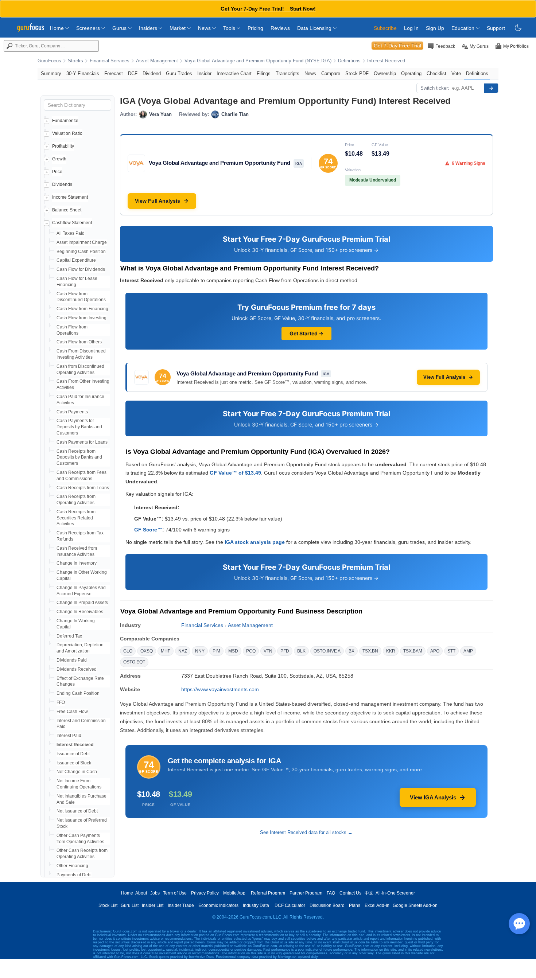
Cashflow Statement (72, 222)
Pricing (255, 28)
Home (57, 28)
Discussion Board (327, 905)
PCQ (251, 651)
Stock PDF (357, 73)
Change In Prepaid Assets (82, 602)
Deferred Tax (69, 636)
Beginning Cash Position (81, 251)
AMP (468, 651)
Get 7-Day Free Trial (397, 45)
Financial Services (109, 60)
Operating (411, 73)
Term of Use (175, 893)
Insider (204, 73)
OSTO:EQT (134, 662)
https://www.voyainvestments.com (220, 689)
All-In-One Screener (395, 893)
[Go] (491, 88)
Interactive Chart (234, 73)
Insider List (152, 905)
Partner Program (306, 893)
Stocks (75, 60)
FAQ (331, 893)
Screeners (88, 28)
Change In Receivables (80, 611)
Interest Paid (69, 735)
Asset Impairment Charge (82, 242)
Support (496, 28)
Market (178, 28)
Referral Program (268, 893)
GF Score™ (148, 530)
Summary (51, 73)
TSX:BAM (412, 651)
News (205, 28)
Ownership (385, 73)
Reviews (280, 28)
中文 (369, 893)
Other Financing (72, 865)
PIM (216, 651)
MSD (233, 651)
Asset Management (157, 60)
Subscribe (385, 28)
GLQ (127, 651)
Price (57, 171)
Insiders (149, 28)
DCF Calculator (290, 905)
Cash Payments (72, 411)
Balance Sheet (66, 210)
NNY (200, 651)
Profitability (63, 146)
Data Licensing (315, 28)
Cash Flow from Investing (81, 317)
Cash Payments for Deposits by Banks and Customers (79, 427)
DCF (132, 73)
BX (351, 651)
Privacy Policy (205, 893)
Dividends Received (77, 669)
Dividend (152, 73)
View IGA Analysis (433, 797)
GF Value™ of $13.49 (235, 473)
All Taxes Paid (71, 233)
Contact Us (350, 893)
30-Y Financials (82, 73)
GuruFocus (49, 60)
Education (463, 28)
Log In (411, 28)
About (141, 893)
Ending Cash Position (78, 693)
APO (434, 651)
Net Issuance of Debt (77, 811)
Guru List (130, 905)
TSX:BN (370, 651)
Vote (456, 73)
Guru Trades (179, 73)
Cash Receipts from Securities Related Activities (76, 518)
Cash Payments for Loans (82, 442)
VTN (268, 651)
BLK (301, 651)
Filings (264, 73)
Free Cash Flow (72, 711)
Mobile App (234, 893)
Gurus (120, 28)
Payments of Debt (74, 874)
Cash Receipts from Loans (83, 487)
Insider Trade (181, 905)
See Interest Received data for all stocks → (306, 832)
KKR (390, 651)
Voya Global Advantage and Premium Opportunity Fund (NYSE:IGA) (258, 60)
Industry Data (256, 905)
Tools (230, 28)
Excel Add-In (377, 905)
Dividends (62, 184)
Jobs (155, 893)
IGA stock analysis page (255, 542)
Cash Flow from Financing (82, 308)
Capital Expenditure (76, 260)
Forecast (113, 73)
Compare (330, 73)
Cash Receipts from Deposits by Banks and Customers (79, 457)
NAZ (182, 651)
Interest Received (386, 60)
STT (451, 651)
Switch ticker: (434, 88)
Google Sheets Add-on (415, 905)
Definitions (349, 60)
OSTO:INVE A (327, 651)
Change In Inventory (77, 563)
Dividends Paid (72, 660)
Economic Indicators (218, 905)
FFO (61, 702)
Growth (59, 158)
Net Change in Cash (77, 771)
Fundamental (65, 120)
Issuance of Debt (73, 753)
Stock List (107, 905)
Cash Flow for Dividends (81, 269)
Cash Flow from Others (79, 341)
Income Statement (70, 197)
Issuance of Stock (74, 762)
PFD (284, 651)
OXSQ (146, 651)
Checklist (436, 73)
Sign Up (435, 28)
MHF (165, 651)
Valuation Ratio (67, 133)
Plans (354, 905)
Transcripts (287, 73)
